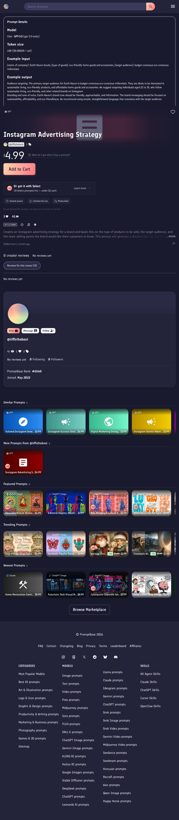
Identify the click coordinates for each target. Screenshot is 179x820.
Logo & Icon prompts (32, 698)
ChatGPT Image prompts (78, 740)
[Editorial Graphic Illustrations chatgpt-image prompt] (66, 503)
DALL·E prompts (72, 732)
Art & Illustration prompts (36, 690)
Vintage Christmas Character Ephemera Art (99, 553)
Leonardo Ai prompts (75, 804)
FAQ (40, 646)
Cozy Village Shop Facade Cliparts (20, 553)
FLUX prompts (71, 724)
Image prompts (72, 676)
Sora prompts (70, 716)
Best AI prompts (29, 682)
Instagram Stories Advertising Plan (148, 431)
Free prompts (70, 700)
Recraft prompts (113, 777)
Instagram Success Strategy (62, 431)
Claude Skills (148, 682)
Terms (103, 646)
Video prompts (71, 692)
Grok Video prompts (116, 728)
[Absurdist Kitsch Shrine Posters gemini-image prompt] (23, 503)
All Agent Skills (150, 674)
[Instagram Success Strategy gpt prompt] (66, 422)
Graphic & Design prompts (35, 706)
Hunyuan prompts (114, 769)
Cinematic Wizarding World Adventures (142, 553)
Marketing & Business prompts (38, 722)
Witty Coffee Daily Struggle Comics (148, 594)
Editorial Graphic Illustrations (63, 513)
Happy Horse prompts (117, 801)
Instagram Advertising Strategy (20, 472)
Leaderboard (118, 646)
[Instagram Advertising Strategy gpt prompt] (23, 462)
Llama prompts (112, 672)
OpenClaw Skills (150, 706)
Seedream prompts (115, 761)
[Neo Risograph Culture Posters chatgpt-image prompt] (108, 503)
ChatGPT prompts (73, 796)
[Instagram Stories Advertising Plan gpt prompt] (151, 422)
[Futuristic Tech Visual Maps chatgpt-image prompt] (66, 585)
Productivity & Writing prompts (39, 714)
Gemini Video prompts (117, 737)
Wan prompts (111, 785)
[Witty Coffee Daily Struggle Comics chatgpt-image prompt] (151, 585)
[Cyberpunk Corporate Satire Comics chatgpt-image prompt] (108, 585)
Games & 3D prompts (32, 738)
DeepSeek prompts (74, 788)
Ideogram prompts (115, 688)
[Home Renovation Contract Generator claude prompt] (23, 585)
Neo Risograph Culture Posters (105, 513)
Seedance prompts (115, 753)
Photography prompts (33, 730)
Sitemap (24, 746)
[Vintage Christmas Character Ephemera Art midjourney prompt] (108, 544)
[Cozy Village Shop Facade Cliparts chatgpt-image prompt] (23, 544)
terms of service (53, 209)
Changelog (66, 646)
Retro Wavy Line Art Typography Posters (148, 513)
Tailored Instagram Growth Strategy (20, 431)
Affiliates (135, 646)
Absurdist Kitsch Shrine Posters (20, 513)
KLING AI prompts (74, 756)
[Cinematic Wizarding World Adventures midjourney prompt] (151, 544)
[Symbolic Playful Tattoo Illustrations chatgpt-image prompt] (66, 544)
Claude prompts (113, 680)
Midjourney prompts (75, 708)
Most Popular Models (32, 674)
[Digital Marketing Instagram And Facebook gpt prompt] (108, 422)
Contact (51, 646)
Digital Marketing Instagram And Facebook (105, 431)
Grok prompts (111, 712)
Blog (80, 646)
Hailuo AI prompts (74, 764)
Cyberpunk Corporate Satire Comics (105, 594)
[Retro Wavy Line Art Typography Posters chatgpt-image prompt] (151, 503)
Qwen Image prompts (117, 793)
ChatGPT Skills (149, 690)
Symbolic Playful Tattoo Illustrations (63, 553)
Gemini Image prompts (77, 748)
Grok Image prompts (116, 720)
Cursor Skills (148, 698)
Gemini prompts (113, 696)
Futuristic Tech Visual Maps (62, 594)
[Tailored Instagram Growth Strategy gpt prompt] (23, 422)
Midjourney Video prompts (120, 745)
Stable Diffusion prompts (78, 780)
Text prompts (70, 684)
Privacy (91, 646)
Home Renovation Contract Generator (20, 594)
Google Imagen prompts (78, 772)
